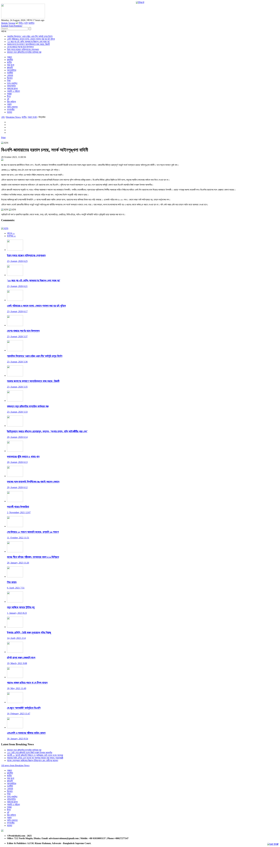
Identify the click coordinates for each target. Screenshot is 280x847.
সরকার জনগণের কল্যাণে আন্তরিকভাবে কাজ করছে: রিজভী (28, 44)
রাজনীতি (10, 59)
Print (3, 137)
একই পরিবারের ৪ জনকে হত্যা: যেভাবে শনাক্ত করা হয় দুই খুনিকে (31, 39)
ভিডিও (21, 23)
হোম (3, 117)
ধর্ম (8, 99)
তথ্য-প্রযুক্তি (12, 83)
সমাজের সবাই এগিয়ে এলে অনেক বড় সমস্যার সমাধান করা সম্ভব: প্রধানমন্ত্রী (35, 758)
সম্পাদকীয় (10, 109)
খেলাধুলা (10, 75)
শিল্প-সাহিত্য (11, 101)
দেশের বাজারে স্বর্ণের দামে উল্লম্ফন (20, 47)
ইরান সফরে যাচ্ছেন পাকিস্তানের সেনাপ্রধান (23, 49)
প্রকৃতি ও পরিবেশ (13, 91)
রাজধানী (10, 67)
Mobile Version (8, 23)
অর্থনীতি (10, 73)
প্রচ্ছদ (9, 57)
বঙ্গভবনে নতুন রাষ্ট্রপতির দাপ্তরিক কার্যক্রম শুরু (24, 52)
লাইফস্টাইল (11, 86)
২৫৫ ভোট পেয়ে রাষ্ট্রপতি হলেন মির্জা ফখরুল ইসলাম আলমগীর (29, 752)
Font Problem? (15, 25)
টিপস (9, 96)
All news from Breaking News (15, 765)
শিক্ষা (9, 80)
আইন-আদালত (12, 107)
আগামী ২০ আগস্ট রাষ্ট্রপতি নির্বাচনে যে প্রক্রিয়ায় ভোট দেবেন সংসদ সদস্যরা (35, 755)
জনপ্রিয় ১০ (11, 236)
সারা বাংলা (10, 65)
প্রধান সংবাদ (32, 117)
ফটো (26, 23)
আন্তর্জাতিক (11, 70)
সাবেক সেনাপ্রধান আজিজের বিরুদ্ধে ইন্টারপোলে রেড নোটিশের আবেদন (32, 760)
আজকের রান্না (12, 88)
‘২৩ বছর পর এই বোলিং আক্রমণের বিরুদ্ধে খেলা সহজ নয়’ (28, 41)
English (4, 25)
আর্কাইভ (31, 23)
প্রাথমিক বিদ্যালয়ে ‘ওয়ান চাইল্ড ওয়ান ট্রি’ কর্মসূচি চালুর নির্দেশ (29, 36)
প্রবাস (9, 104)
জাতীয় (9, 62)
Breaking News (13, 117)
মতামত (9, 112)
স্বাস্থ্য (9, 94)
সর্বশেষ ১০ (11, 233)
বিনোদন (10, 78)
